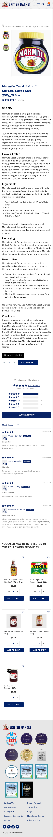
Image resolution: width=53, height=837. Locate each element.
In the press (9, 812)
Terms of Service (34, 807)
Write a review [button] (26, 414)
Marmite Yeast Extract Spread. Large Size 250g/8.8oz (19, 90)
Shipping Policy (11, 807)
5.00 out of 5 (34, 386)
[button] (8, 100)
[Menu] (38, 4)
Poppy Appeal (34, 803)
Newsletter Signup (35, 816)
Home (3, 24)
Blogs (29, 812)
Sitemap (7, 820)
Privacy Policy (33, 820)
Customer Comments (13, 816)
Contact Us (9, 803)
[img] (8, 432)
